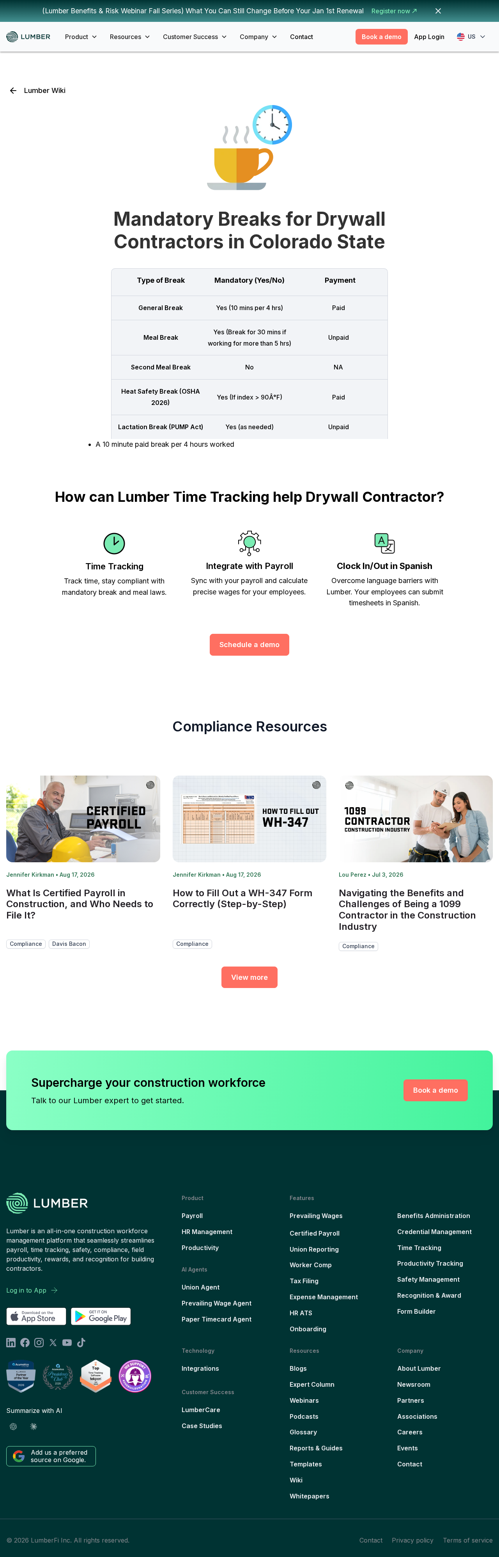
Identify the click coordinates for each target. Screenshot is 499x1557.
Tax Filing (304, 1281)
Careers (410, 1432)
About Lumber (419, 1368)
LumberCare (201, 1410)
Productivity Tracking (430, 1263)
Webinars (304, 1400)
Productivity (200, 1248)
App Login (429, 37)
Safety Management (428, 1279)
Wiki (296, 1480)
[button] (81, 37)
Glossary (303, 1432)
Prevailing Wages (316, 1216)
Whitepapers (309, 1496)
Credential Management (434, 1232)
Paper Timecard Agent (216, 1319)
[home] (31, 37)
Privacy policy (413, 1540)
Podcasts (304, 1416)
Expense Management (324, 1297)
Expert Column (312, 1384)
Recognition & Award (429, 1295)
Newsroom (413, 1384)
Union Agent (200, 1287)
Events (407, 1448)
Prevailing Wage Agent (216, 1303)
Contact (301, 37)
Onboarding (308, 1329)
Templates (306, 1464)
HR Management (207, 1232)
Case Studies (202, 1426)
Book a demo (382, 37)
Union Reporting (314, 1249)
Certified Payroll (315, 1233)
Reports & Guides (316, 1448)
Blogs (298, 1368)
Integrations (200, 1368)
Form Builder (416, 1311)
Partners (410, 1400)
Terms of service (468, 1540)
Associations (417, 1416)
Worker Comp (311, 1265)
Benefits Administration (433, 1216)
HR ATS (301, 1313)
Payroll (192, 1216)
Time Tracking (419, 1248)
